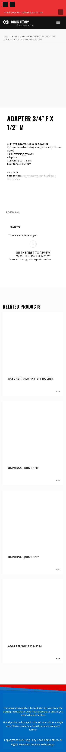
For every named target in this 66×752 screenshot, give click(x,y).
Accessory (32, 175)
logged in (28, 259)
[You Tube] (12, 4)
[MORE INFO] (58, 391)
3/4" (23, 175)
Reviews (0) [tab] (12, 212)
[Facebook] (5, 4)
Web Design (47, 744)
